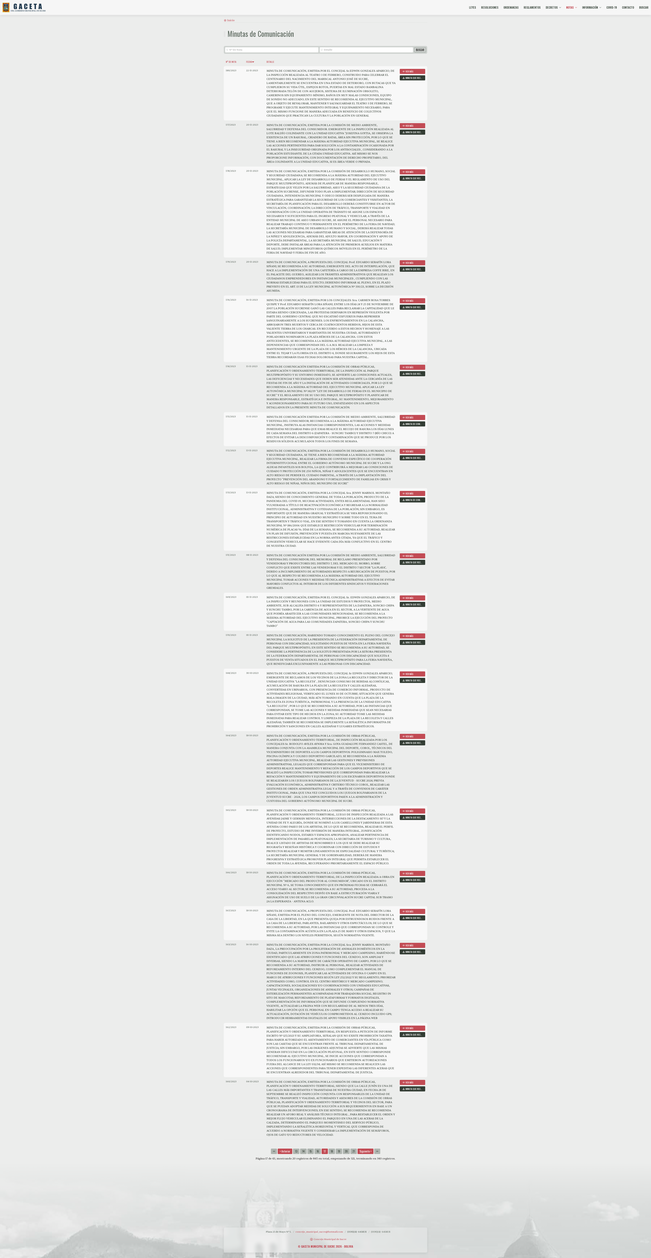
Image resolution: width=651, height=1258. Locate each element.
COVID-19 (611, 7)
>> (377, 1151)
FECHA (249, 61)
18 (332, 1151)
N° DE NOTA (231, 61)
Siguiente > (365, 1151)
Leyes (472, 7)
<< (274, 1151)
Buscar (643, 7)
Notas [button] (570, 7)
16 (318, 1151)
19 (339, 1151)
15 (310, 1151)
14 (303, 1151)
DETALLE (270, 61)
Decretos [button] (552, 7)
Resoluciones (489, 7)
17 (325, 1151)
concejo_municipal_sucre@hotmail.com (319, 1231)
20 (346, 1151)
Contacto (628, 7)
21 (353, 1151)
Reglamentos (532, 7)
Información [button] (590, 7)
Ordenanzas (511, 7)
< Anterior (285, 1151)
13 (296, 1151)
